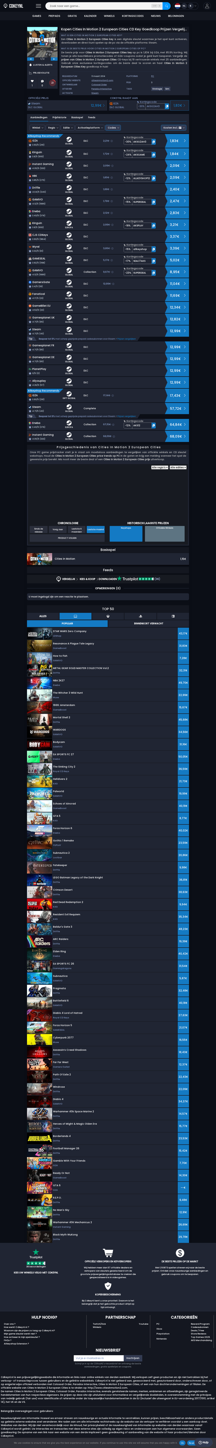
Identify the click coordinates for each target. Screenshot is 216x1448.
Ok (182, 1443)
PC (158, 1324)
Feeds (91, 117)
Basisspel (77, 117)
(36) (157, 579)
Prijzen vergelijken (126, 338)
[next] (54, 59)
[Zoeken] (167, 6)
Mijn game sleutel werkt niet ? (20, 1333)
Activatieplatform (89, 127)
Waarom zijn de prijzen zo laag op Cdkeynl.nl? (29, 1330)
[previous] (30, 59)
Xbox (159, 1328)
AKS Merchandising (201, 1340)
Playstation (162, 1333)
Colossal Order (99, 84)
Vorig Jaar (58, 529)
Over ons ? (10, 1324)
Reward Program (200, 1324)
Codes (112, 127)
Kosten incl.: (171, 127)
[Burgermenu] (38, 6)
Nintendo (161, 1338)
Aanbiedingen (38, 117)
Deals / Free (197, 1330)
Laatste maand (96, 529)
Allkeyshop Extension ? (16, 1343)
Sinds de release (38, 530)
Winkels (97, 1327)
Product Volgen (67, 538)
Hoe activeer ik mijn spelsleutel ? (22, 1337)
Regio (51, 127)
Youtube (143, 1324)
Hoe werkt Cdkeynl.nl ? (16, 1327)
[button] (207, 6)
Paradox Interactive (101, 88)
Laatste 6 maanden (77, 530)
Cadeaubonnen (199, 1327)
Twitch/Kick (99, 1324)
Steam (95, 93)
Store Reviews (198, 1333)
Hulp (205, 1442)
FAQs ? (7, 1340)
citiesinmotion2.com (102, 80)
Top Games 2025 (200, 1337)
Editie (66, 127)
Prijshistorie (59, 117)
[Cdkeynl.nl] (13, 6)
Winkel (36, 127)
